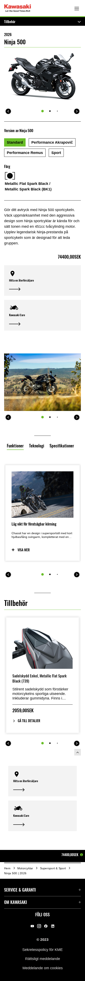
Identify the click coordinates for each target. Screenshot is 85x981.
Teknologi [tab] (36, 445)
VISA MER (24, 550)
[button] (42, 280)
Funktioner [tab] (15, 445)
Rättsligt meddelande (42, 959)
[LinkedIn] (53, 926)
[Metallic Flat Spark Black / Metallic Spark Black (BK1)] (10, 176)
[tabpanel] (42, 533)
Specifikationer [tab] (62, 445)
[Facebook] (46, 926)
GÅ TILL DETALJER (29, 721)
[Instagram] (39, 926)
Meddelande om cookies (42, 968)
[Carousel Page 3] (57, 574)
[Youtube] (32, 926)
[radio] (15, 142)
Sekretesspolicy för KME (42, 949)
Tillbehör (9, 22)
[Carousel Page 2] (50, 111)
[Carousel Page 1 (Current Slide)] (42, 111)
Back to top (77, 752)
